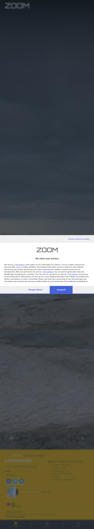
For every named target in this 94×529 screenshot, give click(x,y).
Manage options (36, 290)
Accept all (61, 290)
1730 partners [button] (19, 265)
